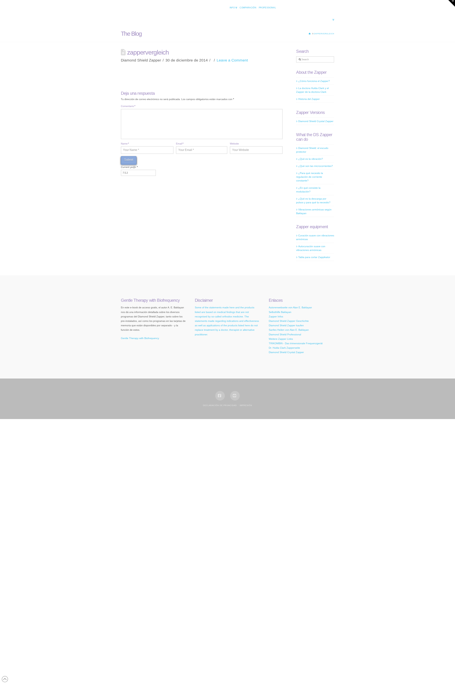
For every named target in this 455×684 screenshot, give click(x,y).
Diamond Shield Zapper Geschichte (289, 321)
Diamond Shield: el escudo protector (312, 150)
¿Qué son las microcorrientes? (315, 166)
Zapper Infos (276, 316)
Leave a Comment (232, 60)
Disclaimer (204, 300)
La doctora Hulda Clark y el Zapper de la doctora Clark (312, 90)
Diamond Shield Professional (285, 334)
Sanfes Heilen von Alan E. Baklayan (289, 329)
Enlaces (276, 300)
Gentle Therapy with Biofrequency (140, 338)
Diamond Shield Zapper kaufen (286, 325)
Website (234, 143)
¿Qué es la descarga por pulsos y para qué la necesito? (313, 200)
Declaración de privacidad (220, 405)
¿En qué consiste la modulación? (308, 189)
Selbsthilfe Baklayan (280, 312)
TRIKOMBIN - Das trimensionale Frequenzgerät (296, 343)
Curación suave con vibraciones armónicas (315, 237)
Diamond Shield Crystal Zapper (315, 121)
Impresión (246, 405)
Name (125, 143)
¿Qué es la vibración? (310, 158)
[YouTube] (235, 396)
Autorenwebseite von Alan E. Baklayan (290, 307)
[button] (451, 3)
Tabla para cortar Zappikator (314, 257)
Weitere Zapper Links (281, 338)
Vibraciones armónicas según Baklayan (313, 211)
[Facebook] (220, 396)
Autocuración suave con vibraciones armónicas (310, 248)
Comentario (128, 106)
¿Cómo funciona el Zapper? (314, 81)
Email (179, 143)
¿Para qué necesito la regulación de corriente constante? (309, 177)
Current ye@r (129, 167)
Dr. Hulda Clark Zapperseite (284, 347)
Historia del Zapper (309, 99)
